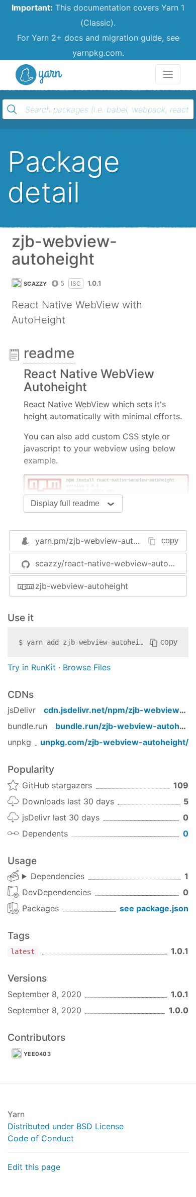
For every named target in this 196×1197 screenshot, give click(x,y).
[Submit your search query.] (12, 109)
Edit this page (34, 1167)
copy (169, 540)
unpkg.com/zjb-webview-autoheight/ (114, 742)
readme (49, 353)
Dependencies (57, 876)
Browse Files (87, 667)
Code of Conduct (41, 1138)
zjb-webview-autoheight (81, 586)
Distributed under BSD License (66, 1126)
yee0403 (37, 1053)
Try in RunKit (32, 667)
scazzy (35, 283)
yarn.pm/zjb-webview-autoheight (98, 541)
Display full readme (65, 503)
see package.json (154, 908)
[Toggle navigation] (167, 74)
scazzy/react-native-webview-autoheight (110, 563)
